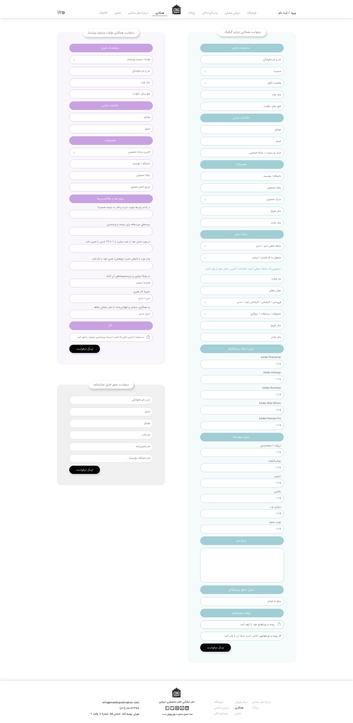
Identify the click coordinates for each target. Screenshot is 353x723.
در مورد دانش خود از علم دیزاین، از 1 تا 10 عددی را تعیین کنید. (117, 242)
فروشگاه (251, 13)
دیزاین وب (275, 507)
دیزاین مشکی (232, 13)
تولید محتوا (275, 522)
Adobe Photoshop (271, 357)
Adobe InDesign (272, 373)
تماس (118, 13)
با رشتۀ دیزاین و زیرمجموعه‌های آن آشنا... (127, 276)
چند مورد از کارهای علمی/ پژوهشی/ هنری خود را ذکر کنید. (121, 259)
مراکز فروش (241, 702)
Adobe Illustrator (271, 388)
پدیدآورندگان (221, 713)
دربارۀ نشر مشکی (138, 13)
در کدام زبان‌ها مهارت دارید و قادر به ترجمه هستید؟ (123, 207)
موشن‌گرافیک (274, 461)
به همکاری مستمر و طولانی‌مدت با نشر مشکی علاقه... (121, 307)
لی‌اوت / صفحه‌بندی (270, 445)
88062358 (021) (129, 708)
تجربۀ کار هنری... (140, 291)
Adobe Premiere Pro (270, 418)
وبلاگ (191, 13)
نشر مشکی (171, 714)
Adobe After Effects (270, 403)
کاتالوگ (103, 13)
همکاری (159, 13)
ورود (293, 13)
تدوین (277, 476)
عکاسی (277, 491)
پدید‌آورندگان (210, 13)
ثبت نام (283, 13)
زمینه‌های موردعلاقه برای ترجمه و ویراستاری (128, 224)
